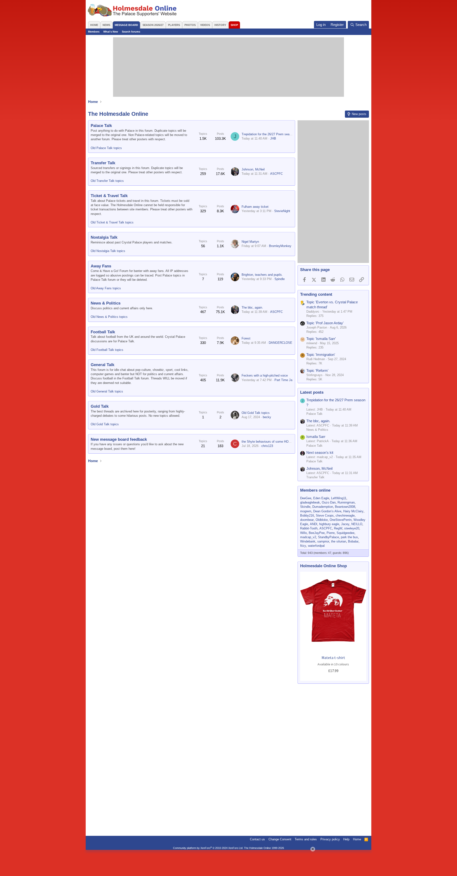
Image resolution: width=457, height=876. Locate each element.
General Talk (102, 365)
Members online (315, 490)
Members (93, 31)
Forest (246, 338)
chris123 (267, 446)
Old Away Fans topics (106, 288)
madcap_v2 (308, 537)
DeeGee (305, 498)
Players (174, 25)
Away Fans (101, 266)
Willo (303, 533)
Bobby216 (307, 515)
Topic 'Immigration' (320, 355)
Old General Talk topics (107, 391)
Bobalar (353, 541)
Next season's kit (319, 452)
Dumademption (322, 506)
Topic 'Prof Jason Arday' (325, 323)
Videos (205, 25)
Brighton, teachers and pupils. (262, 274)
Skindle (305, 506)
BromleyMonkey (280, 246)
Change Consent (279, 839)
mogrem (305, 511)
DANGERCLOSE (280, 342)
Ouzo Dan (329, 502)
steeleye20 (351, 528)
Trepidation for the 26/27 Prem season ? (269, 134)
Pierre (331, 533)
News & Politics (105, 303)
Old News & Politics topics (109, 317)
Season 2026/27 (153, 25)
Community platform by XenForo (208, 848)
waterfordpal (316, 545)
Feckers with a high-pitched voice (265, 375)
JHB (273, 138)
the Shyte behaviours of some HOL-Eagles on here (277, 441)
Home (94, 25)
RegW (338, 528)
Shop (234, 25)
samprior (323, 541)
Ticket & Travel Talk (109, 196)
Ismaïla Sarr (315, 437)
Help (346, 839)
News (106, 25)
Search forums (131, 31)
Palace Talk (101, 125)
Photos (190, 25)
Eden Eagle (321, 498)
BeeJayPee (317, 533)
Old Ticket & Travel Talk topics (112, 222)
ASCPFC (276, 173)
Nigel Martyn (250, 241)
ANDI (313, 524)
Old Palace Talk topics (106, 148)
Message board (126, 25)
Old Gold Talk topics (105, 424)
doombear (307, 520)
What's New (110, 31)
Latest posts (311, 392)
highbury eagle (329, 524)
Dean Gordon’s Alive (327, 511)
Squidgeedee (345, 533)
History (220, 25)
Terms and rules (306, 839)
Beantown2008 (345, 506)
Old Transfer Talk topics (107, 181)
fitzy (303, 545)
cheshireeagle (345, 515)
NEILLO (356, 524)
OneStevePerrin (341, 520)
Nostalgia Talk (104, 237)
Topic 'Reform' (317, 370)
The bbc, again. (252, 307)
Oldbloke (322, 520)
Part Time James (286, 380)
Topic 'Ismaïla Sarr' (321, 339)
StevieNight (282, 211)
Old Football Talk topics (107, 350)
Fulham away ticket (255, 206)
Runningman (346, 502)
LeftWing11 (338, 498)
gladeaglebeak (310, 502)
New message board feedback (119, 439)
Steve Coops (325, 515)
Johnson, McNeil (253, 169)
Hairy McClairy (353, 511)
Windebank (307, 541)
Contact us (257, 839)
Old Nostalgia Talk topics (108, 251)
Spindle (279, 279)
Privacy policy (330, 839)
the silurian (338, 541)
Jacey (345, 524)
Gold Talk (100, 406)
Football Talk (103, 332)
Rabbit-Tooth (309, 528)
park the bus (349, 537)
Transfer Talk (103, 163)
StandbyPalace (328, 537)
